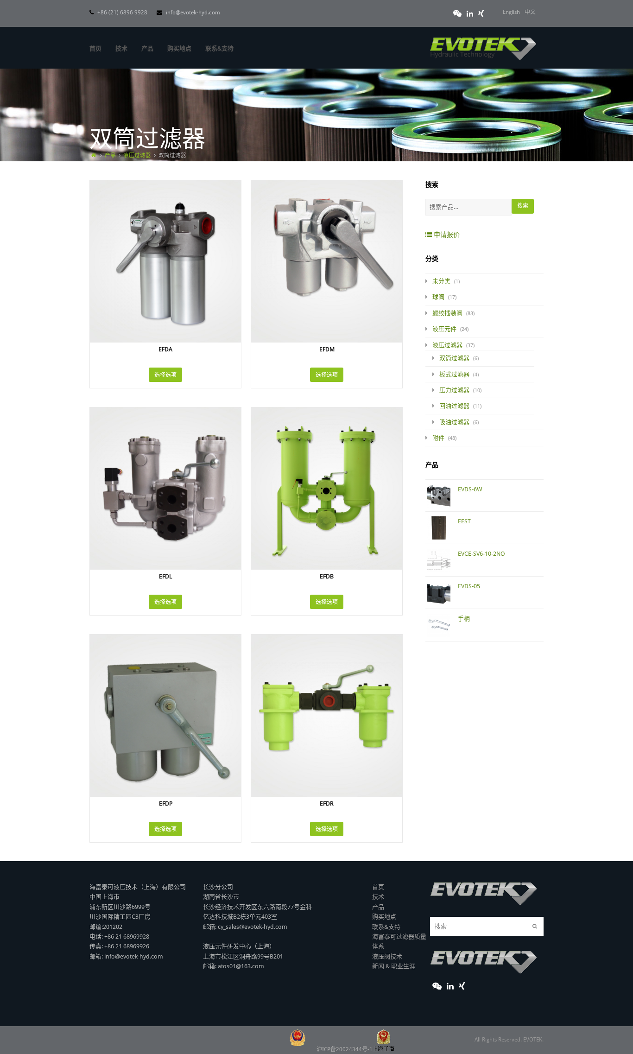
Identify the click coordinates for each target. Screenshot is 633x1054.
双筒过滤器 (454, 358)
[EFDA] (165, 195)
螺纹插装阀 (447, 313)
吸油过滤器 (454, 422)
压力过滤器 (454, 390)
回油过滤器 (454, 405)
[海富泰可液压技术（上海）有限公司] (483, 45)
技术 (378, 896)
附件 (438, 437)
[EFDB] (326, 422)
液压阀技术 (387, 956)
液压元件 (444, 328)
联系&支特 (386, 926)
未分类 (441, 281)
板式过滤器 (454, 374)
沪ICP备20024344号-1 (344, 1049)
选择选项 (165, 375)
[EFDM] (326, 195)
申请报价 (446, 234)
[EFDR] (326, 649)
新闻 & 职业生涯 (393, 966)
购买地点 (384, 916)
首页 (378, 886)
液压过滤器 (447, 345)
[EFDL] (165, 422)
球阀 (438, 296)
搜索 (522, 206)
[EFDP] (165, 649)
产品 (378, 906)
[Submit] (534, 926)
